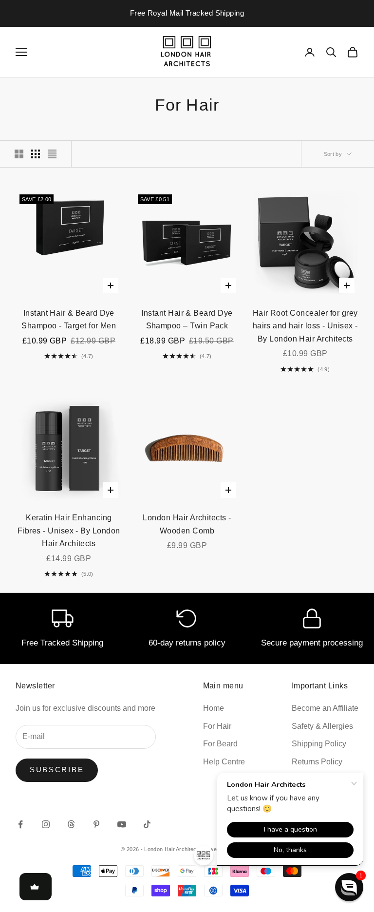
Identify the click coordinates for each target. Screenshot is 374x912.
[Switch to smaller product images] (35, 154)
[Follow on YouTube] (122, 824)
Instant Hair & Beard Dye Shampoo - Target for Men (68, 319)
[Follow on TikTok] (147, 824)
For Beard (220, 744)
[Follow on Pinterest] (96, 824)
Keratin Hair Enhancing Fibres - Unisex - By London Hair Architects (69, 530)
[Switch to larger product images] (19, 154)
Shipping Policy (319, 744)
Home (213, 708)
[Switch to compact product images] (52, 154)
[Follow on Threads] (71, 824)
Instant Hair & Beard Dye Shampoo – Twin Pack (186, 319)
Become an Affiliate (325, 708)
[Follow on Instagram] (46, 824)
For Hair (217, 726)
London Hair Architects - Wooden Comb (187, 524)
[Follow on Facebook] (20, 824)
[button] (349, 887)
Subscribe (57, 769)
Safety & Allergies (322, 726)
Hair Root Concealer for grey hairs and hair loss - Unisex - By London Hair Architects (305, 326)
